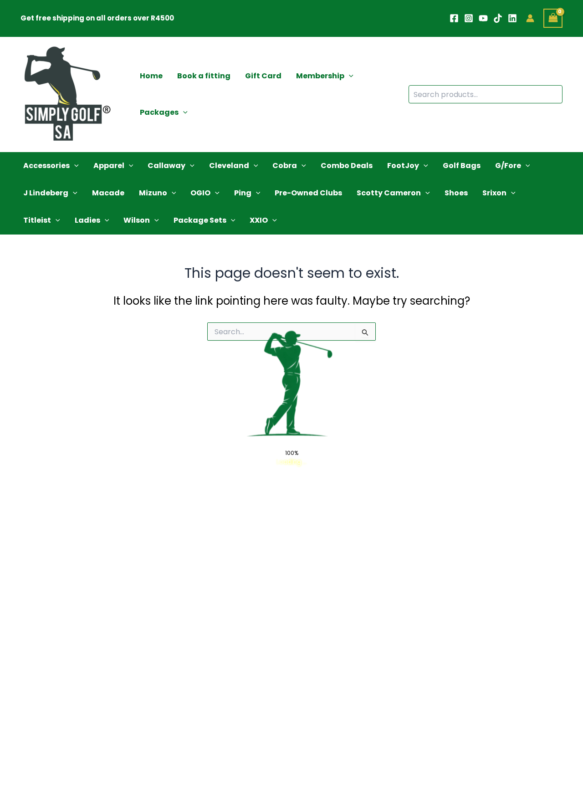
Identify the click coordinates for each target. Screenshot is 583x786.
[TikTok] (497, 18)
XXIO (259, 220)
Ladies (87, 220)
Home (151, 76)
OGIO (200, 193)
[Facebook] (454, 18)
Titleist (37, 220)
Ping (242, 193)
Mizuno (153, 193)
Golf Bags (462, 165)
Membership (320, 76)
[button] (348, 76)
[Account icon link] (530, 18)
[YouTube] (483, 18)
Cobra (284, 165)
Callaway (166, 165)
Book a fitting (203, 76)
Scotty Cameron (389, 193)
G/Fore (508, 165)
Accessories (46, 165)
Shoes (456, 193)
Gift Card (263, 76)
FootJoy (403, 165)
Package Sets (200, 220)
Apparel (108, 165)
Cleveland (229, 165)
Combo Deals (347, 165)
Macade (108, 193)
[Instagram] (468, 18)
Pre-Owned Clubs (308, 193)
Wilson (136, 220)
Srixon (494, 193)
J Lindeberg (45, 193)
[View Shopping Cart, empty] (553, 18)
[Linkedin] (512, 18)
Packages (159, 112)
